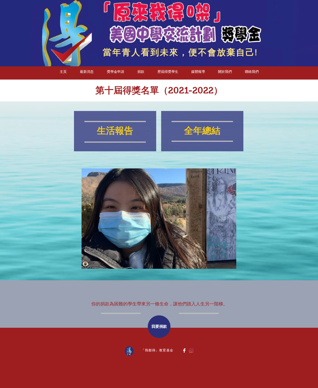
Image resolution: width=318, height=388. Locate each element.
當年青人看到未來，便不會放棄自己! (180, 52)
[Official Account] (191, 350)
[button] (115, 71)
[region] (115, 131)
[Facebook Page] (184, 350)
